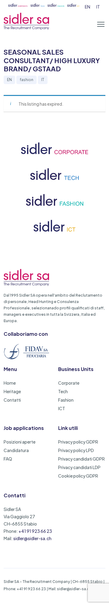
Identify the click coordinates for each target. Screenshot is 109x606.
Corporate (68, 383)
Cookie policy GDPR (78, 475)
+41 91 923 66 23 (35, 531)
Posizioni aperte (19, 441)
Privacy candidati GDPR (81, 458)
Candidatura (16, 450)
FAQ (8, 458)
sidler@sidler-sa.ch (32, 538)
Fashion (66, 400)
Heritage (12, 391)
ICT (61, 408)
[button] (100, 24)
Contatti (12, 400)
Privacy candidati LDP (79, 467)
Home (10, 383)
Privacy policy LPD (76, 450)
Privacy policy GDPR (78, 441)
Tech (63, 391)
